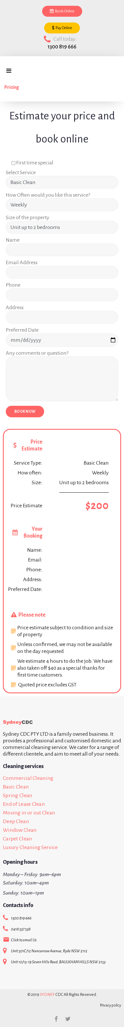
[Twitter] (68, 1019)
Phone (13, 285)
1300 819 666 (62, 47)
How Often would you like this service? (48, 195)
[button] (62, 11)
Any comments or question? (37, 353)
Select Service (21, 172)
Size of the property (27, 217)
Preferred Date (22, 330)
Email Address (21, 262)
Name (13, 240)
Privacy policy (110, 1005)
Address (15, 307)
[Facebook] (56, 1019)
